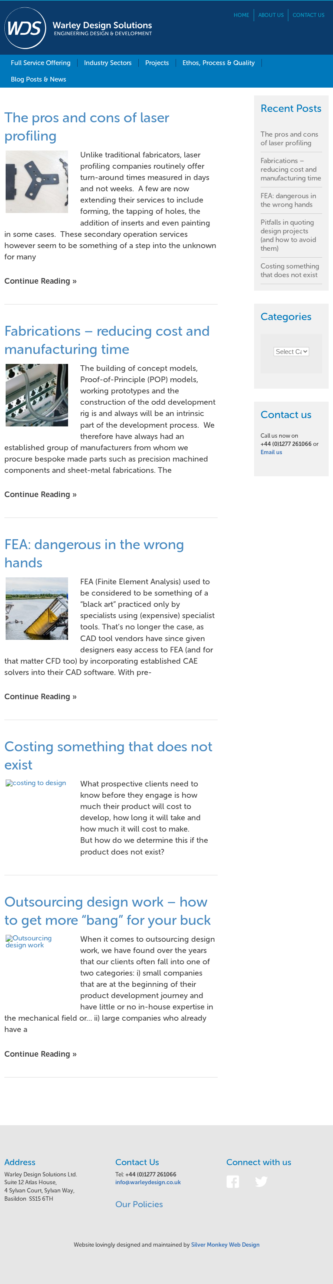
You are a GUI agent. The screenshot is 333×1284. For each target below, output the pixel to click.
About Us (271, 15)
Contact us (308, 15)
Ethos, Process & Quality (219, 63)
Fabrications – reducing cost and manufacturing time (291, 169)
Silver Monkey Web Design (225, 1244)
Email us (271, 452)
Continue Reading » (40, 281)
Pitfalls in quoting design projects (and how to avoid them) (288, 235)
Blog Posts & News (38, 79)
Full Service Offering (41, 63)
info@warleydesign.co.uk (148, 1182)
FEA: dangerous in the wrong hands (288, 200)
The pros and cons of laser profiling (289, 138)
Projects (157, 63)
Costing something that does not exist (290, 270)
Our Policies (139, 1204)
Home (241, 15)
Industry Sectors (108, 63)
